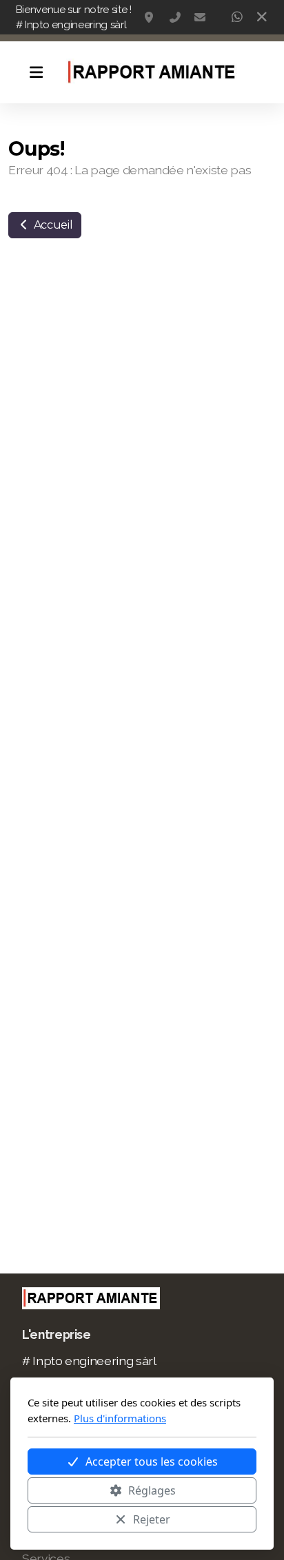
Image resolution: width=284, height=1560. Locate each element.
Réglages (152, 1490)
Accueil (51, 224)
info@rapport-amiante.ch (199, 17)
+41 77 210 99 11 (175, 17)
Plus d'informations (120, 1418)
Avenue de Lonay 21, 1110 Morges (150, 17)
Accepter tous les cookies (151, 1461)
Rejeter (151, 1519)
